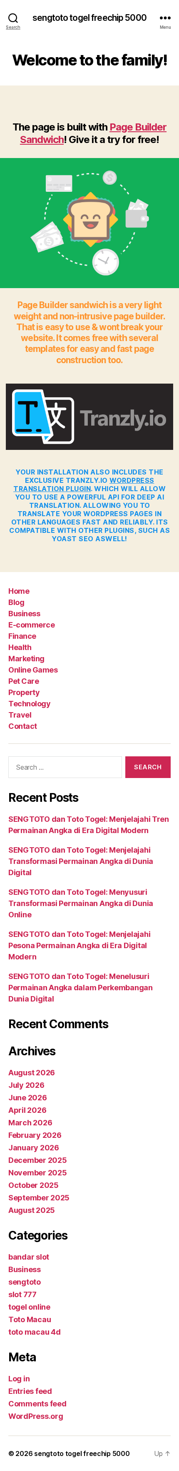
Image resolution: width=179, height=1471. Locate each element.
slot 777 (22, 1294)
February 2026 (35, 1135)
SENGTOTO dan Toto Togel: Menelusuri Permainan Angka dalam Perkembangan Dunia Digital (80, 987)
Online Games (32, 669)
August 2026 (31, 1072)
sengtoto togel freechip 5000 (89, 17)
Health (19, 647)
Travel (19, 714)
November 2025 (37, 1172)
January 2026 (33, 1147)
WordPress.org (35, 1416)
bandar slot (28, 1257)
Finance (22, 636)
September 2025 (39, 1197)
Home (18, 591)
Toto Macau (29, 1319)
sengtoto (24, 1282)
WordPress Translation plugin (83, 484)
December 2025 (37, 1160)
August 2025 (31, 1210)
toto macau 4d (34, 1332)
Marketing (26, 658)
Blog (16, 602)
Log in (19, 1378)
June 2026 (27, 1097)
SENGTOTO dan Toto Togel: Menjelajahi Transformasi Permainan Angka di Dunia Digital (80, 861)
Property (24, 692)
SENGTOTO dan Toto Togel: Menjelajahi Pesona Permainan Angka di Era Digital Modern (79, 945)
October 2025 (33, 1185)
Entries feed (30, 1391)
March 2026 (30, 1122)
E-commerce (31, 624)
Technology (29, 703)
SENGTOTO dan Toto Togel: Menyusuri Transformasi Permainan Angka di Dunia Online (80, 903)
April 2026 (27, 1110)
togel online (29, 1307)
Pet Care (23, 681)
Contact (22, 726)
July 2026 (26, 1085)
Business (24, 613)
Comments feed (37, 1403)
